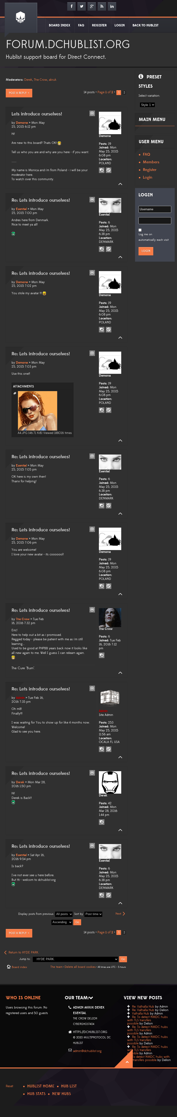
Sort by (79, 914)
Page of (105, 92)
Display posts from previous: (36, 914)
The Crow (40, 80)
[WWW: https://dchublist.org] (108, 749)
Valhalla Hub (140, 1014)
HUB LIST (69, 1086)
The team (56, 967)
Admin (20, 698)
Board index (19, 967)
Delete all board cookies (80, 967)
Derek (28, 80)
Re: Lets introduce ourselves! (41, 200)
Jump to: (24, 959)
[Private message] (101, 170)
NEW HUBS (61, 1093)
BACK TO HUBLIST (145, 25)
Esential (21, 209)
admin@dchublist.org (87, 1051)
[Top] (119, 184)
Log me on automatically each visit (154, 237)
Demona (22, 123)
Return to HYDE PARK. (24, 952)
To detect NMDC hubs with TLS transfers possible (148, 1058)
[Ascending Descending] (66, 922)
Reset (9, 1086)
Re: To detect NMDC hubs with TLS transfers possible (147, 1020)
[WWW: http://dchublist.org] (108, 170)
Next (118, 914)
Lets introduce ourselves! (37, 114)
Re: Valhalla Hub (143, 1007)
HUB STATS (36, 1093)
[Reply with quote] (92, 113)
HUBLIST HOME (40, 1086)
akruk (52, 80)
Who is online (23, 998)
